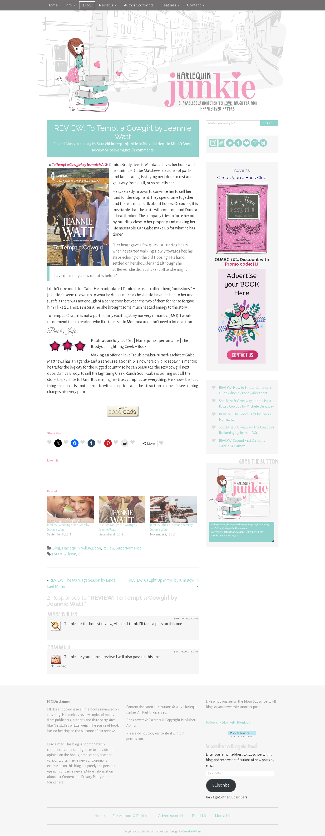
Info (70, 5)
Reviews (107, 5)
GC (80, 554)
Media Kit (222, 816)
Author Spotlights (138, 5)
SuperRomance (118, 150)
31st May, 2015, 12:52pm (186, 651)
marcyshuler (62, 615)
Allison (70, 554)
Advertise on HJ (171, 816)
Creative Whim (191, 831)
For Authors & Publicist (131, 816)
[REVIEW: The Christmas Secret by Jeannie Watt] (173, 509)
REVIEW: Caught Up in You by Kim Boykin (164, 580)
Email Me (199, 816)
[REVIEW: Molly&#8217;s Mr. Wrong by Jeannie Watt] (122, 509)
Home (53, 5)
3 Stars (57, 554)
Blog (87, 5)
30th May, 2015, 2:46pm (186, 618)
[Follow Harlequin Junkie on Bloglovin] (242, 734)
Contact (195, 5)
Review (97, 150)
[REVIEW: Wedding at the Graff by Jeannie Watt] (70, 509)
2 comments (143, 150)
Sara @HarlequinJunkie (117, 144)
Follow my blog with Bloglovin (228, 722)
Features (170, 5)
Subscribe (220, 785)
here (60, 782)
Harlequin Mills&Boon (171, 144)
